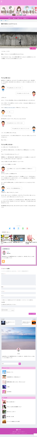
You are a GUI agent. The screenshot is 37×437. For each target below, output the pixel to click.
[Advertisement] (18, 67)
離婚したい (14, 18)
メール (3, 291)
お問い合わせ (14, 431)
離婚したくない (19, 18)
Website (3, 263)
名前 (2, 286)
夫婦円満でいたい (26, 18)
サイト (2, 295)
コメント (3, 273)
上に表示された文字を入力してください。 (9, 304)
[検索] (20, 364)
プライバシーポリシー (21, 431)
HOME (19, 429)
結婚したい (10, 18)
